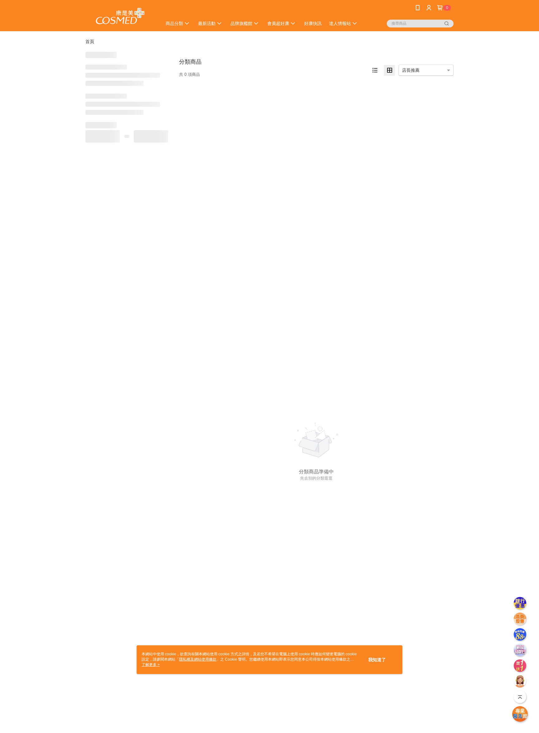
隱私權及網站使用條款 (197, 659)
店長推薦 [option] (411, 70)
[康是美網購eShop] (120, 16)
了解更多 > (151, 664)
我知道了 (377, 659)
